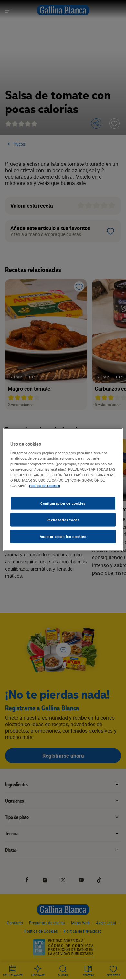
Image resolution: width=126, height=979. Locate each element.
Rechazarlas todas (63, 519)
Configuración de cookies (63, 503)
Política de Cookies (44, 485)
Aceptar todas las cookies (63, 536)
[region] (63, 489)
